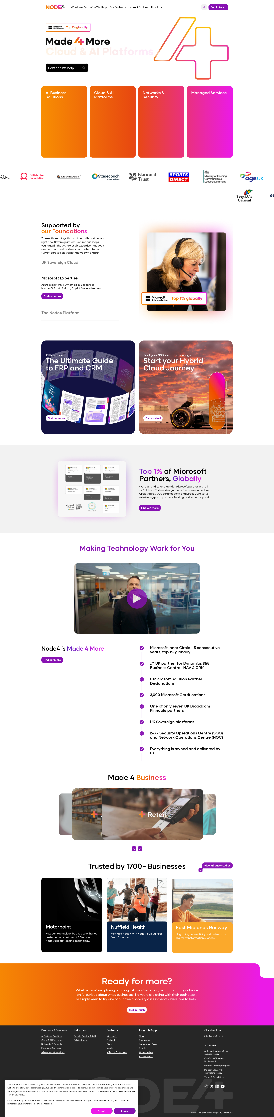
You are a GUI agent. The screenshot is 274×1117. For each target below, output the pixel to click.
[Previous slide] (134, 843)
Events (142, 1043)
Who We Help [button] (98, 7)
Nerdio (110, 1043)
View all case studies (216, 860)
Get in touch (137, 1004)
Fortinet (111, 1034)
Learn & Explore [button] (138, 7)
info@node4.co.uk (213, 1030)
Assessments (146, 1051)
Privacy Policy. (18, 1094)
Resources (144, 1034)
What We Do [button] (79, 7)
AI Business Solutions (51, 1030)
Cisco (109, 1038)
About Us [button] (156, 7)
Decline (124, 1111)
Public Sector (81, 1034)
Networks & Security (51, 1038)
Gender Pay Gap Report (217, 1060)
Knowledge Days (148, 1038)
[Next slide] (140, 843)
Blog (141, 1030)
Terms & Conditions (214, 1072)
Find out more (150, 502)
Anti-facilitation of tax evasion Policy (216, 1047)
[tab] (80, 262)
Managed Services (51, 1043)
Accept (101, 1111)
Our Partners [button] (117, 7)
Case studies (146, 1047)
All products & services (53, 1047)
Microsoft (112, 1030)
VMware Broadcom (117, 1047)
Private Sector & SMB (85, 1030)
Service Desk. (99, 307)
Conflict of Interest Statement (214, 1054)
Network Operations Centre (70, 307)
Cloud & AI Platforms (52, 1034)
